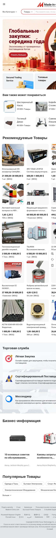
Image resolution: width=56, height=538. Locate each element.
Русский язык (10, 517)
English (18, 515)
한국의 (21, 517)
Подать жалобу (7, 507)
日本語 (46, 515)
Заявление (28, 507)
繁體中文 (37, 515)
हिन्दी (47, 517)
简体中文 (27, 515)
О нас (18, 507)
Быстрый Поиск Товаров (32, 509)
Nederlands (39, 517)
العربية (29, 517)
